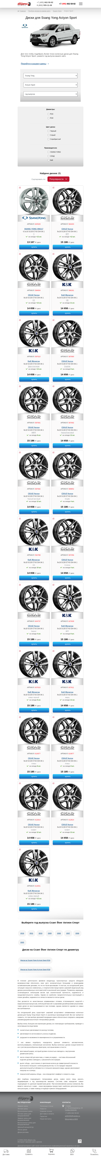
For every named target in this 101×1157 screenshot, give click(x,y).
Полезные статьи (46, 1106)
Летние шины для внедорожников (24, 1115)
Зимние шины (23, 1106)
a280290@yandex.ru (72, 1116)
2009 (50, 933)
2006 (77, 933)
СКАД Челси (67, 229)
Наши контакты (46, 1119)
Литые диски (22, 1130)
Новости (43, 1109)
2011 (31, 933)
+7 (67, 4)
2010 (40, 933)
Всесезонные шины (25, 1111)
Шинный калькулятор (26, 1127)
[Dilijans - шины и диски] (26, 4)
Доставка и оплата (47, 1114)
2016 (22, 933)
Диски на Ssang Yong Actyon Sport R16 (35, 960)
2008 (59, 933)
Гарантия (43, 1116)
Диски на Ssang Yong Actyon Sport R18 (35, 970)
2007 (68, 933)
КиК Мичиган (67, 295)
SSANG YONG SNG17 (33, 229)
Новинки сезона (46, 1111)
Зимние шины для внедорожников (24, 1119)
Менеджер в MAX (71, 1119)
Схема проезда (71, 1110)
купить (34, 247)
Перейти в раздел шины (33, 64)
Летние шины (23, 1109)
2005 (22, 942)
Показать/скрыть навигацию (80, 4)
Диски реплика (23, 1132)
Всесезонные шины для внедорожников (27, 1123)
